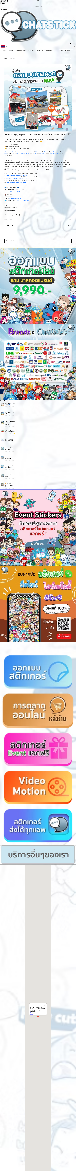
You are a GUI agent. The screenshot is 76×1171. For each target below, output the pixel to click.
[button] (32, 603)
